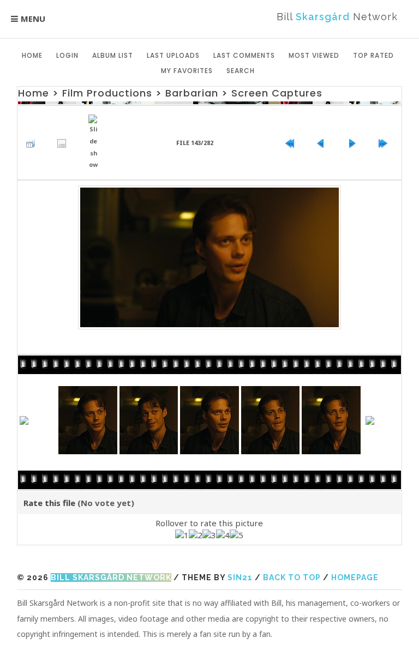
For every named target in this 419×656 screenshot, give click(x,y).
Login (67, 55)
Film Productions (107, 93)
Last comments (244, 55)
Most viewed (314, 55)
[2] (195, 535)
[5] (236, 535)
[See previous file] (323, 143)
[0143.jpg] (210, 257)
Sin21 (240, 577)
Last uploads (173, 55)
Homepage (355, 577)
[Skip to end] (385, 143)
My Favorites (187, 70)
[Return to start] (292, 143)
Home (32, 55)
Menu (33, 18)
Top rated (373, 55)
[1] (182, 535)
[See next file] (354, 143)
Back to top (292, 577)
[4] (223, 535)
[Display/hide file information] (64, 143)
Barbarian (191, 93)
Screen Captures (276, 93)
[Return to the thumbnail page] (33, 143)
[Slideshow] (96, 142)
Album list (112, 55)
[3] (209, 535)
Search (240, 70)
